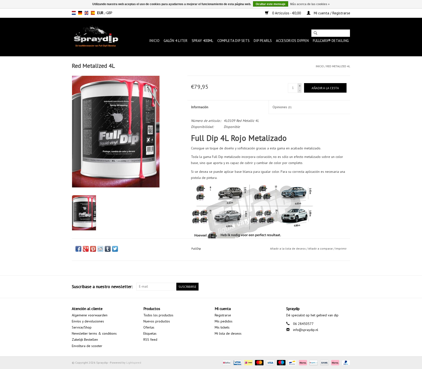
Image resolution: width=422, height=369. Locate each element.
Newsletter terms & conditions (94, 333)
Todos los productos (158, 315)
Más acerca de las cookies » (310, 4)
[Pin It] (93, 249)
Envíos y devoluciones (88, 321)
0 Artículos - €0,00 (286, 13)
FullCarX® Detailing (331, 40)
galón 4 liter (176, 40)
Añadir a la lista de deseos (288, 248)
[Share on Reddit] (100, 249)
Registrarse (223, 315)
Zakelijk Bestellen (85, 339)
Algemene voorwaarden (89, 315)
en (86, 13)
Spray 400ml (202, 40)
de (80, 13)
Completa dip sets (233, 40)
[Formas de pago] (226, 362)
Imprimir (341, 248)
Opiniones (282, 107)
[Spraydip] (95, 37)
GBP (109, 12)
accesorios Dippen (292, 40)
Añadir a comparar (321, 248)
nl (74, 13)
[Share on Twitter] (115, 249)
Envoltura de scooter (87, 346)
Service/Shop (82, 327)
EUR (101, 12)
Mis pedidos (223, 321)
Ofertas (148, 327)
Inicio (154, 40)
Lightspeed (133, 362)
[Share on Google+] (86, 249)
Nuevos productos (156, 321)
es (93, 13)
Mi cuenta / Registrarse (331, 13)
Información (199, 107)
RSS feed (150, 339)
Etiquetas (150, 333)
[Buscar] (315, 33)
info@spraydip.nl (305, 330)
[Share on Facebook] (78, 249)
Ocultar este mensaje (270, 4)
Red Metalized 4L (338, 66)
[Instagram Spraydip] (346, 287)
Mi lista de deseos (228, 333)
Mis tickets (222, 327)
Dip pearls (263, 40)
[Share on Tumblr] (108, 249)
